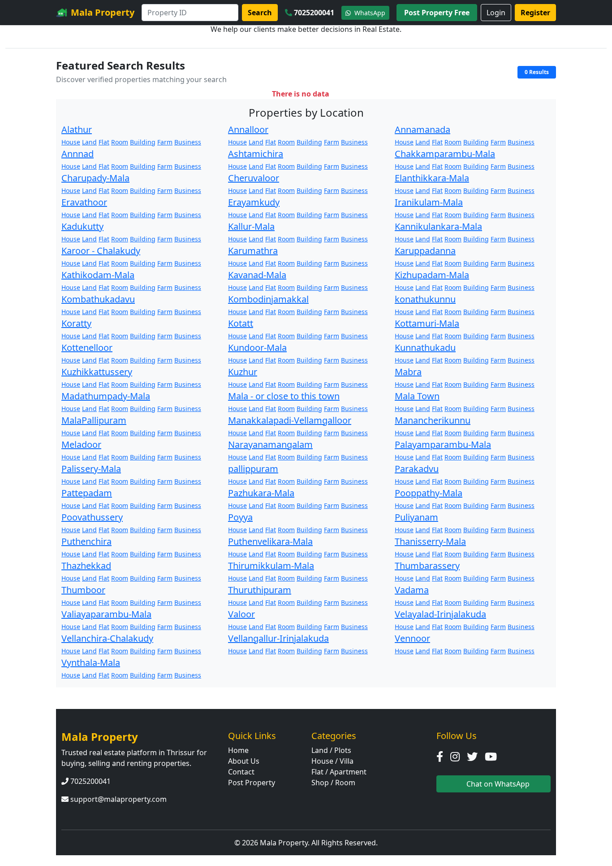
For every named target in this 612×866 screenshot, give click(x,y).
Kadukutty (82, 226)
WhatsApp (369, 13)
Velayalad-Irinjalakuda (440, 614)
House (70, 142)
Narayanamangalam (270, 444)
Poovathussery (92, 517)
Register (535, 12)
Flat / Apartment (338, 772)
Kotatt (240, 323)
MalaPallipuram (93, 420)
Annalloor (248, 129)
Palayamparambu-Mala (443, 444)
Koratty (76, 323)
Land (89, 142)
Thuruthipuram (259, 590)
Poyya (240, 517)
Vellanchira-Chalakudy (107, 638)
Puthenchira (86, 541)
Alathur (76, 129)
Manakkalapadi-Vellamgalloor (289, 420)
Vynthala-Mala (90, 662)
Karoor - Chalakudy (100, 251)
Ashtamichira (255, 154)
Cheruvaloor (253, 178)
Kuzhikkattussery (96, 372)
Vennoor (412, 638)
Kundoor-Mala (257, 347)
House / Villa (332, 761)
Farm (164, 142)
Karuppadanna (425, 251)
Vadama (412, 590)
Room (119, 142)
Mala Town (417, 396)
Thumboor (83, 590)
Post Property (251, 782)
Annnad (77, 154)
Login (496, 12)
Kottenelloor (86, 347)
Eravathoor (84, 202)
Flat (104, 142)
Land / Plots (331, 750)
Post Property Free (437, 12)
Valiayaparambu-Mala (106, 614)
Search (260, 12)
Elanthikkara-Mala (432, 178)
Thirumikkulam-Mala (271, 566)
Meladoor (81, 444)
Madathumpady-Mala (105, 396)
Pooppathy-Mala (428, 493)
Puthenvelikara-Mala (270, 541)
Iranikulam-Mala (429, 202)
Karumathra (253, 251)
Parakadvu (417, 469)
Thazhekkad (86, 566)
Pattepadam (86, 493)
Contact (241, 772)
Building (142, 142)
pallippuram (253, 469)
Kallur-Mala (251, 226)
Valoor (241, 614)
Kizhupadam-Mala (432, 275)
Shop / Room (333, 782)
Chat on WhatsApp (497, 784)
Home (238, 750)
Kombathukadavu (98, 299)
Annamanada (422, 129)
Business (187, 142)
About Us (243, 761)
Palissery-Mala (91, 469)
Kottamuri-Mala (427, 323)
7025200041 (314, 12)
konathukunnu (425, 299)
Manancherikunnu (432, 420)
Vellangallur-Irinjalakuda (278, 638)
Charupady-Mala (95, 178)
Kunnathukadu (425, 347)
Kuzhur (242, 372)
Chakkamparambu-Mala (445, 154)
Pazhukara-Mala (261, 493)
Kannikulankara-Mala (438, 226)
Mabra (408, 372)
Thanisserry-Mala (430, 541)
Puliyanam (416, 517)
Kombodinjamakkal (268, 299)
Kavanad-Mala (257, 275)
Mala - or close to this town (284, 396)
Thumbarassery (427, 566)
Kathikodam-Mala (97, 275)
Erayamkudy (254, 202)
